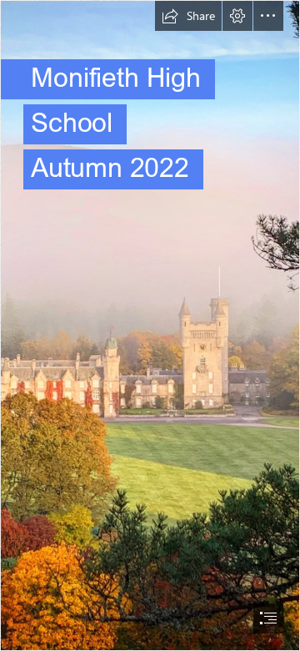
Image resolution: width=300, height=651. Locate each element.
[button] (188, 16)
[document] (150, 325)
